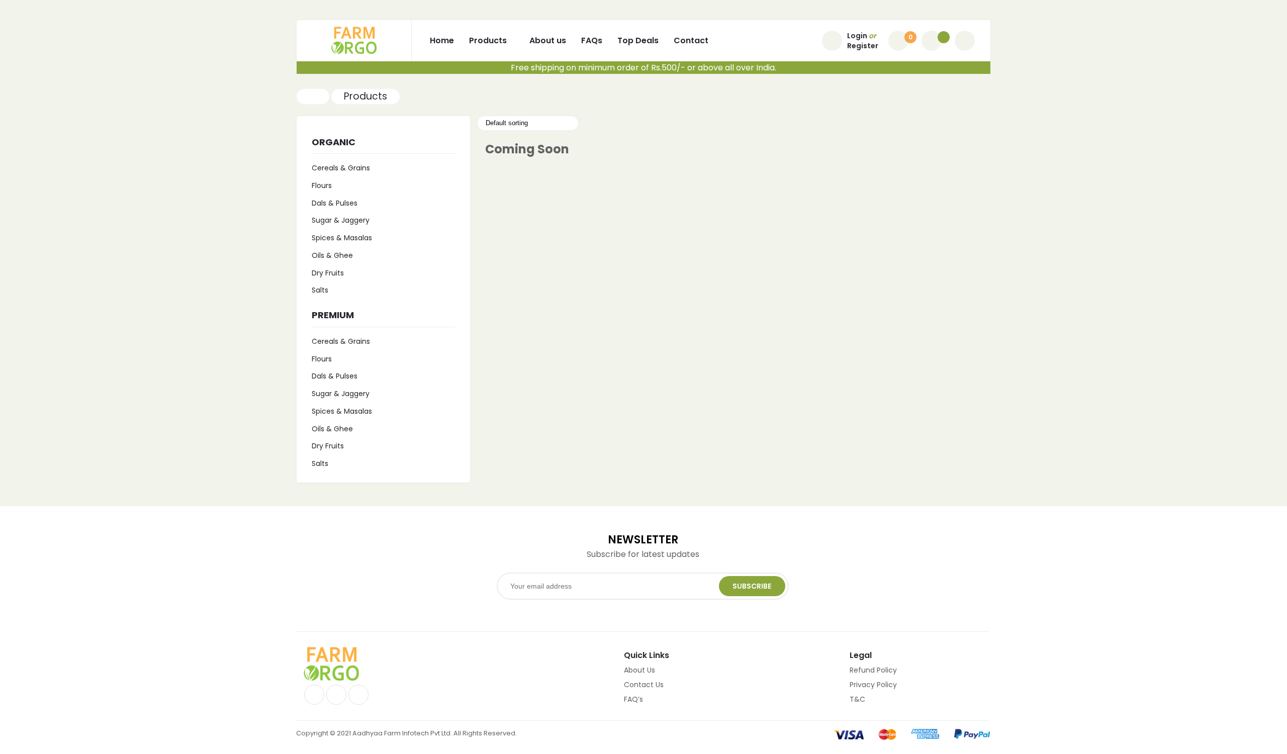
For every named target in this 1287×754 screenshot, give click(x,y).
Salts (320, 290)
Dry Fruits (328, 273)
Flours (322, 185)
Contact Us (644, 685)
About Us (639, 670)
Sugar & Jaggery (341, 220)
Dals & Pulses (334, 203)
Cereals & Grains (341, 168)
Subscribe (751, 586)
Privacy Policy (873, 685)
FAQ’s (633, 699)
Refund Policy (873, 670)
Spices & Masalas (342, 238)
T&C (857, 699)
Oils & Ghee (332, 255)
